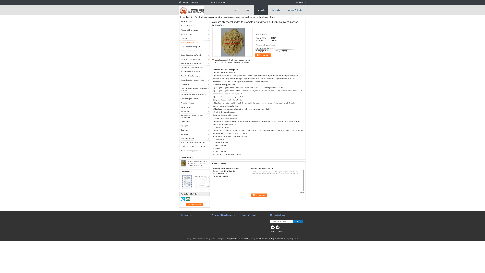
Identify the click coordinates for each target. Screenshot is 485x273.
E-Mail (273, 231)
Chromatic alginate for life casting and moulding (194, 89)
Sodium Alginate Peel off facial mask (193, 95)
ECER (296, 239)
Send (298, 221)
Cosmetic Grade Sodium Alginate (192, 68)
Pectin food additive (187, 138)
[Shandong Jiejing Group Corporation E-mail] (217, 179)
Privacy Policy (191, 239)
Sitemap (280, 231)
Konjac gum (185, 134)
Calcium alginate (186, 107)
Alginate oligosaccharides (204, 17)
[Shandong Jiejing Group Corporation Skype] (214, 179)
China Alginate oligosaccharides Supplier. (211, 239)
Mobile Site (276, 234)
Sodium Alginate (186, 26)
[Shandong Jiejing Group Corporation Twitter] (277, 228)
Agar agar (184, 126)
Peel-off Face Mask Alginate (190, 72)
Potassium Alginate (187, 103)
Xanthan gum (185, 111)
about (247, 10)
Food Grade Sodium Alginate (191, 47)
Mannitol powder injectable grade (192, 80)
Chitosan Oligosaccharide (190, 99)
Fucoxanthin (185, 84)
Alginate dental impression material (193, 142)
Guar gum (184, 130)
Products (261, 10)
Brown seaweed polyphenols (191, 151)
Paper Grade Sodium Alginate (191, 76)
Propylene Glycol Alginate (189, 30)
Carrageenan (185, 122)
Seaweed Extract (186, 34)
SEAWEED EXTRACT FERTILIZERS (193, 147)
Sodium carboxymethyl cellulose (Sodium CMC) (192, 116)
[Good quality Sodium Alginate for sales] (187, 182)
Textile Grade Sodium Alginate (191, 59)
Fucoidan (184, 38)
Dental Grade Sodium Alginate (191, 55)
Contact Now (264, 55)
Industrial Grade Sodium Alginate (192, 51)
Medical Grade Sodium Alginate (191, 63)
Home (235, 10)
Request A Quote (294, 10)
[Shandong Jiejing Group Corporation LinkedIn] (272, 228)
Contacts (276, 10)
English (301, 2)
